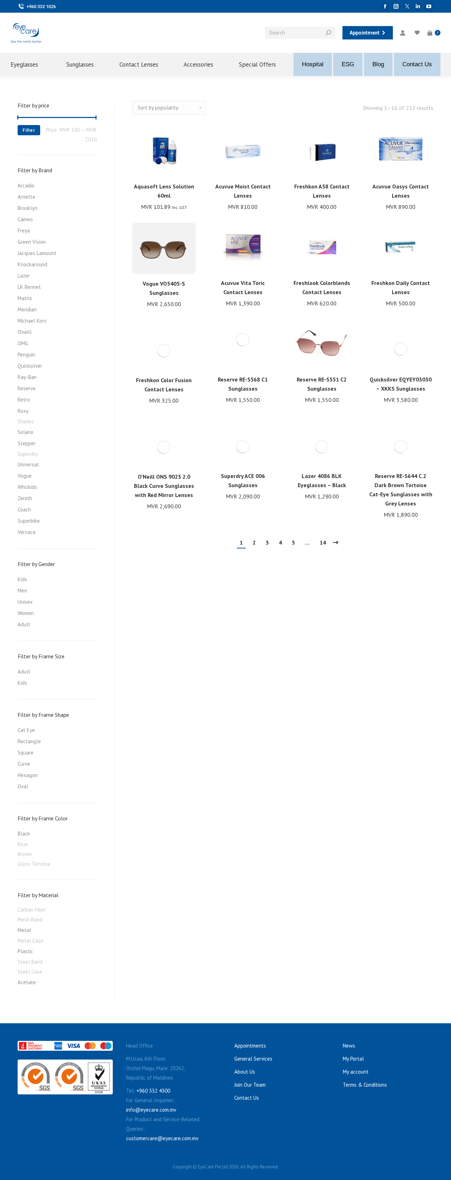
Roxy (23, 411)
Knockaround (32, 264)
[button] (186, 167)
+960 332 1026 (41, 6)
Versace (27, 532)
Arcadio (26, 185)
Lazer (24, 275)
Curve (24, 763)
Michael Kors (32, 320)
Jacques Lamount (37, 253)
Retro (24, 399)
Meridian (27, 309)
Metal (24, 930)
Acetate (27, 982)
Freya (24, 230)
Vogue (25, 475)
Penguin (26, 354)
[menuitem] (30, 64)
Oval (23, 786)
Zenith (25, 498)
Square (25, 752)
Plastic (25, 951)
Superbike (29, 520)
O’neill (25, 332)
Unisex (25, 601)
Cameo (25, 219)
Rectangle (29, 741)
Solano (25, 432)
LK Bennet (29, 287)
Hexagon (28, 775)
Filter (29, 130)
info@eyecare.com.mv (151, 1109)
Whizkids (27, 487)
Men (22, 590)
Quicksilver (30, 365)
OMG (23, 343)
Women (26, 613)
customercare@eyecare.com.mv (162, 1138)
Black (24, 833)
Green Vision (32, 241)
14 (323, 542)
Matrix (25, 298)
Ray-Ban (27, 377)
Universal (28, 464)
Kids (22, 579)
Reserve (27, 388)
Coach (24, 509)
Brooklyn (27, 208)
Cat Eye (26, 730)
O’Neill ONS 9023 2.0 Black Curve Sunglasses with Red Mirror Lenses (164, 485)
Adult (24, 624)
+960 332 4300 (153, 1090)
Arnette (26, 196)
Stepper (27, 443)
